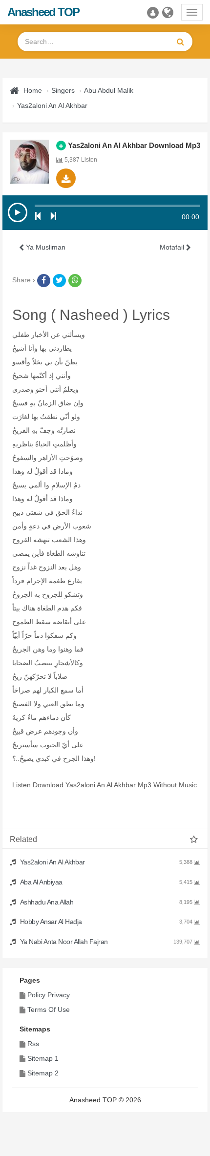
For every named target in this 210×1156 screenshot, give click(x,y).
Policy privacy (48, 995)
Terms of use (48, 1009)
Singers (63, 90)
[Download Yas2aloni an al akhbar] (66, 178)
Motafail (173, 247)
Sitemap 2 (43, 1073)
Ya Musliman (44, 247)
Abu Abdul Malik (108, 90)
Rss (33, 1044)
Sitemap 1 (43, 1058)
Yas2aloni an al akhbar (52, 105)
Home (32, 90)
